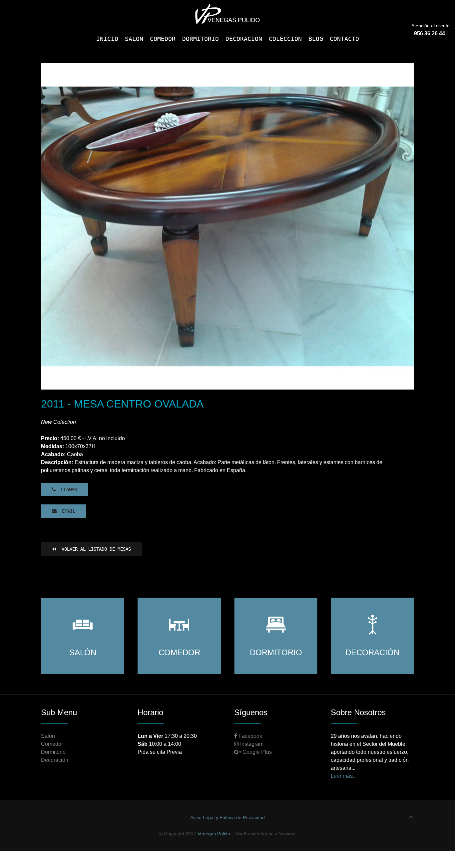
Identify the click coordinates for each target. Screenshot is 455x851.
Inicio (107, 38)
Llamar (66, 489)
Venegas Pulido (214, 833)
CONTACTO (344, 38)
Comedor (52, 744)
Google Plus (256, 752)
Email (66, 511)
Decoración (54, 760)
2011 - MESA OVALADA (224, 374)
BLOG (315, 38)
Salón (48, 736)
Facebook (249, 736)
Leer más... (344, 776)
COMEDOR (163, 38)
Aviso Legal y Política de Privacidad (227, 817)
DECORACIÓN (244, 38)
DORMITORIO (200, 38)
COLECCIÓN (285, 38)
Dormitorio (53, 752)
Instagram (251, 744)
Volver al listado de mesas (93, 549)
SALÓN (134, 38)
